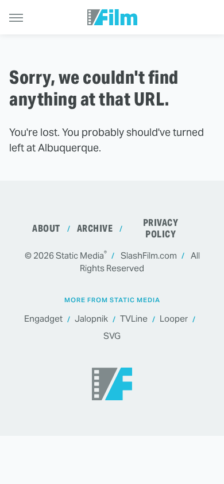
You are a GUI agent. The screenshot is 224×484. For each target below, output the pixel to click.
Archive (95, 229)
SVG (112, 335)
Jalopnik (91, 318)
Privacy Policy (161, 228)
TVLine (134, 318)
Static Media (80, 255)
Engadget (43, 318)
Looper (174, 318)
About (46, 229)
